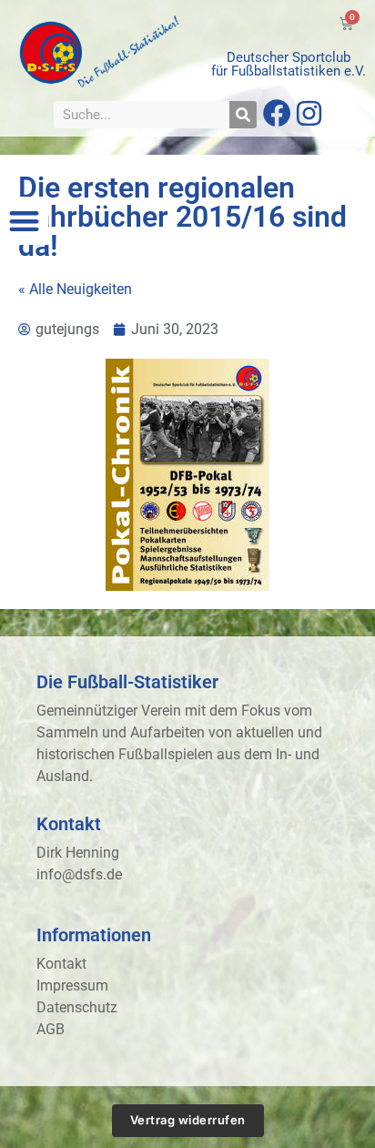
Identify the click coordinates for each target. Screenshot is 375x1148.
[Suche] (243, 114)
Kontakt (61, 963)
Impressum (72, 985)
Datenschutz (76, 1007)
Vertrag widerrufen (188, 1119)
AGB (50, 1029)
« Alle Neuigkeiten (75, 289)
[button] (24, 221)
